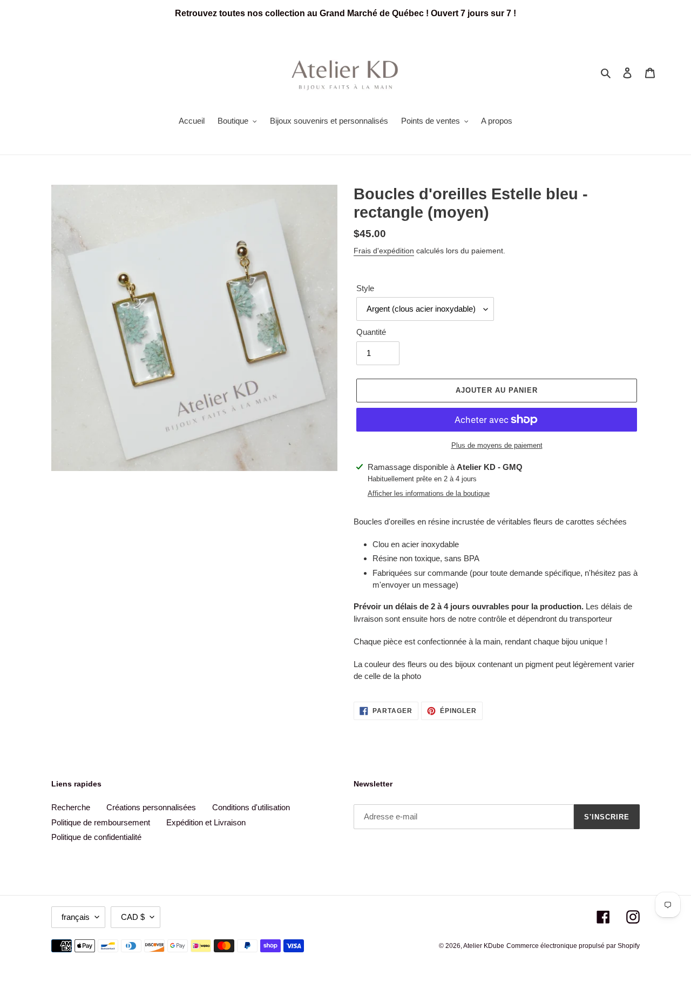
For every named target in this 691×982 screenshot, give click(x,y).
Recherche (70, 807)
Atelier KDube (483, 946)
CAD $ (133, 917)
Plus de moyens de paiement (497, 445)
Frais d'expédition (384, 250)
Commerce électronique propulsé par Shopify (573, 946)
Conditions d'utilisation (251, 807)
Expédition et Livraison (206, 822)
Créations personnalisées (151, 807)
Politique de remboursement (100, 822)
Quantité (371, 332)
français (76, 917)
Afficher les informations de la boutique (429, 493)
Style (365, 288)
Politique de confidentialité (96, 837)
